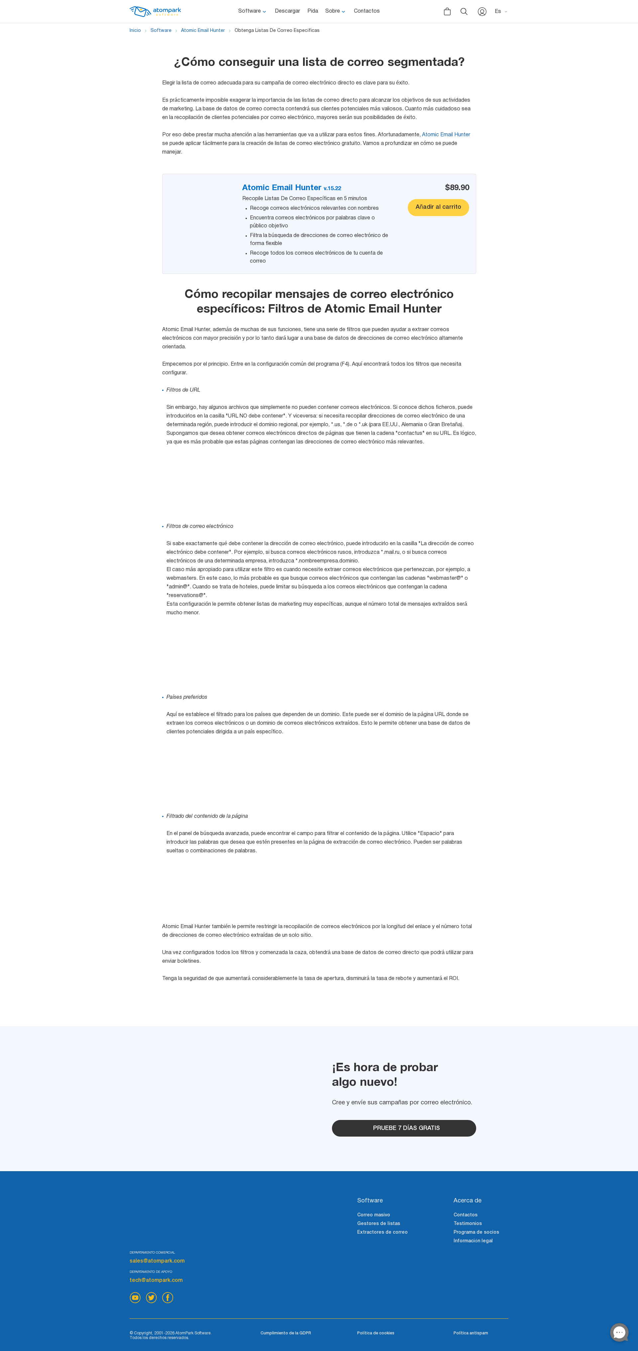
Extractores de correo (382, 1232)
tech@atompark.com (156, 1280)
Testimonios (468, 1224)
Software (249, 11)
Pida (312, 11)
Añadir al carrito (438, 207)
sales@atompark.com (157, 1261)
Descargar (287, 11)
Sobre (332, 11)
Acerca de (467, 1201)
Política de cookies (375, 1333)
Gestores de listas (378, 1224)
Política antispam (471, 1333)
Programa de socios (476, 1232)
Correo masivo (373, 1215)
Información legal (473, 1241)
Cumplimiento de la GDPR (286, 1333)
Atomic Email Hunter (203, 31)
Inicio (135, 31)
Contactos (367, 11)
